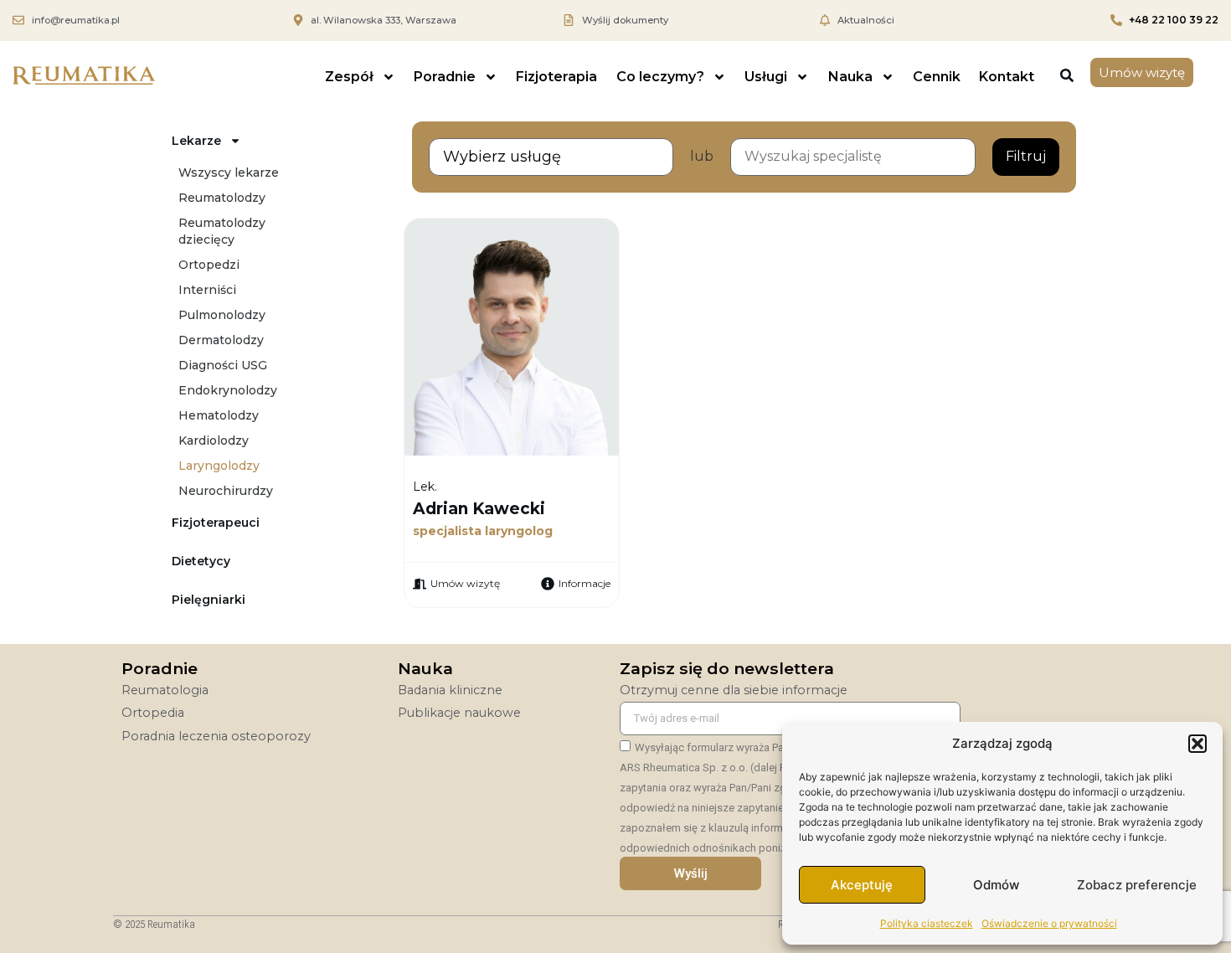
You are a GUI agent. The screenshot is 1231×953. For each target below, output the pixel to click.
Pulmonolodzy (221, 314)
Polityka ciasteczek (926, 923)
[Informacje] (547, 583)
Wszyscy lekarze (228, 172)
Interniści (207, 289)
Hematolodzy (218, 415)
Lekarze (196, 140)
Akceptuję (862, 885)
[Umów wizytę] (419, 583)
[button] (1197, 743)
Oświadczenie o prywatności (1049, 923)
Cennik (937, 77)
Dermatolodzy (221, 340)
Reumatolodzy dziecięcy (221, 231)
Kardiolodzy (213, 440)
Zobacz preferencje (1137, 885)
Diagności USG (222, 365)
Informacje (584, 583)
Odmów (996, 885)
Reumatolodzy (221, 197)
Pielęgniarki (208, 599)
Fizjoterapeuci (216, 522)
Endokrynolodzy (227, 390)
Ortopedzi (209, 264)
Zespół (349, 77)
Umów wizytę (465, 583)
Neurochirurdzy (225, 490)
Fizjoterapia (556, 77)
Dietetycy (201, 561)
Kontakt (1006, 77)
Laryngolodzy (219, 465)
